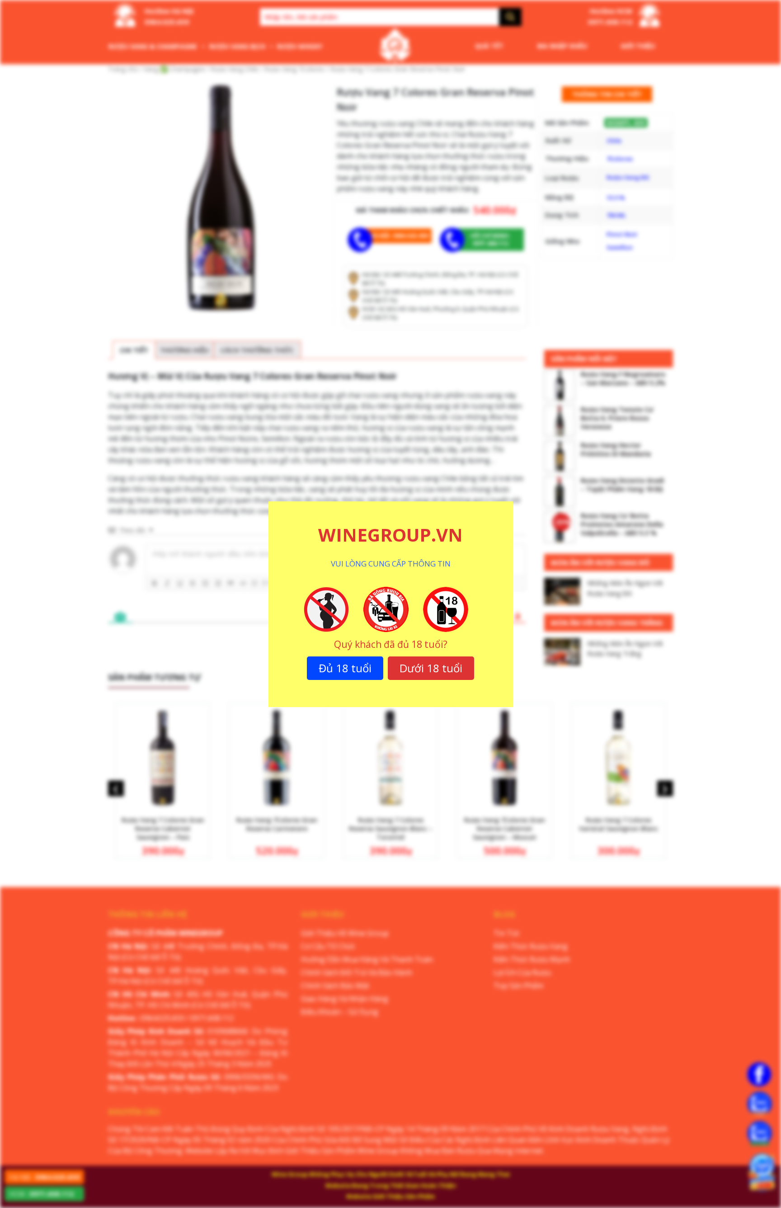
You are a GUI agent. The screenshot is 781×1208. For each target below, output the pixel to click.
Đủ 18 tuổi (345, 668)
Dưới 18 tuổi (431, 668)
